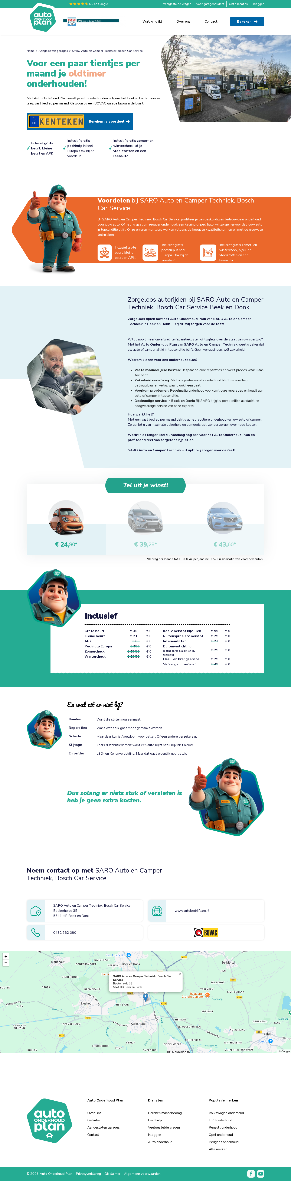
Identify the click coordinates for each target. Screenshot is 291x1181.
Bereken (244, 21)
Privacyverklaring (88, 1173)
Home (31, 51)
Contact (211, 21)
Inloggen (258, 4)
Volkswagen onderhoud (226, 1113)
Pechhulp (155, 1120)
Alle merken (218, 1149)
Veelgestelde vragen (177, 4)
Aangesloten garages (53, 51)
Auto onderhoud (160, 1142)
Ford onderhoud (220, 1120)
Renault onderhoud (223, 1127)
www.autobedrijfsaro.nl (192, 910)
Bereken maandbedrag (165, 1113)
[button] (145, 997)
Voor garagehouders (210, 4)
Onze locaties (238, 4)
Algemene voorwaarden (142, 1173)
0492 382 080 (64, 932)
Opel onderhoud (221, 1134)
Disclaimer (112, 1173)
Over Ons (94, 1113)
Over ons (183, 21)
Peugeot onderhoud (224, 1142)
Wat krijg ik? (152, 21)
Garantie (93, 1120)
